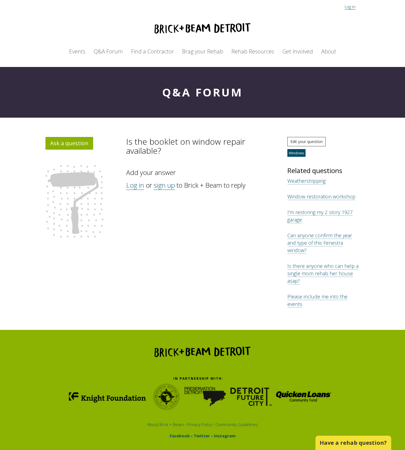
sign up (164, 185)
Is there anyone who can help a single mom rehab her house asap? (322, 273)
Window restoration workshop (321, 196)
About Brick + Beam (165, 424)
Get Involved (297, 51)
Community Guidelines (236, 424)
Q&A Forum (108, 51)
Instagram (224, 435)
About (328, 51)
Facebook (180, 435)
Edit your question (306, 141)
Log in (350, 6)
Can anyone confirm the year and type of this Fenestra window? (319, 243)
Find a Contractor (152, 51)
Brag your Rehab (202, 51)
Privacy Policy (199, 424)
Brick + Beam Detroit (202, 28)
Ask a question (69, 143)
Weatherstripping (306, 180)
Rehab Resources (252, 51)
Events (77, 51)
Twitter (201, 435)
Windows (296, 152)
